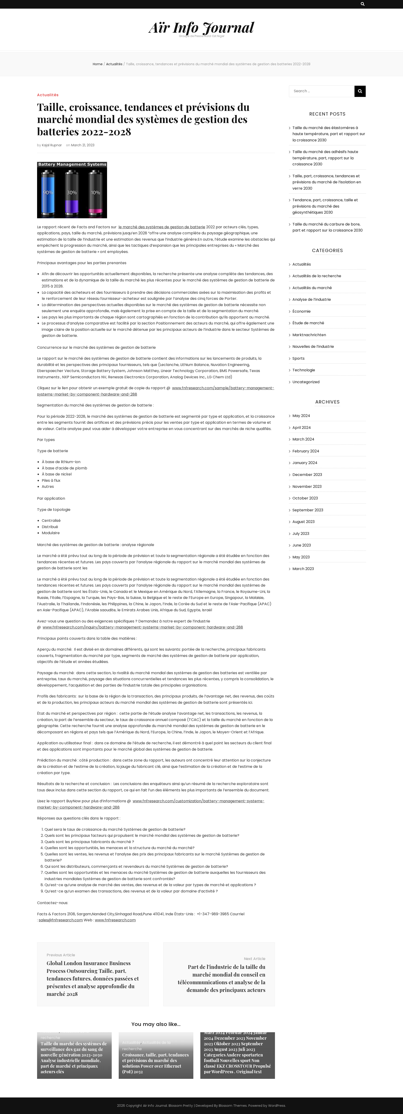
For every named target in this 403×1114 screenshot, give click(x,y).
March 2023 (303, 568)
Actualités (48, 95)
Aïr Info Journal (201, 26)
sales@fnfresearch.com (61, 920)
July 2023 (300, 533)
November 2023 (307, 486)
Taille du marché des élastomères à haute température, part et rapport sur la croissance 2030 (328, 134)
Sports (298, 358)
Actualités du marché (312, 287)
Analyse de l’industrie (311, 299)
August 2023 (303, 521)
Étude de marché (308, 323)
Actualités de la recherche (316, 276)
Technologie (303, 370)
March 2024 (303, 439)
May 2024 (301, 415)
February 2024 (305, 451)
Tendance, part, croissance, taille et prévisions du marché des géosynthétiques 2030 (325, 206)
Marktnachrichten (309, 335)
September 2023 (307, 510)
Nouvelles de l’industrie (313, 346)
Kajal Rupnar (52, 145)
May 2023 (301, 557)
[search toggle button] (363, 4)
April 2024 (301, 427)
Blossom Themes (233, 1105)
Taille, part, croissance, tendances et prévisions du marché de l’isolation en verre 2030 (326, 182)
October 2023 (305, 498)
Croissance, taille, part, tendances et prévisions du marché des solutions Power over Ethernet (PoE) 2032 (155, 1063)
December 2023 (307, 474)
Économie (301, 311)
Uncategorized (306, 382)
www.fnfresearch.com (115, 920)
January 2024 (304, 462)
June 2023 (301, 545)
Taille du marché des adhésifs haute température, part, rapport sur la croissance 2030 (325, 158)
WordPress (276, 1105)
